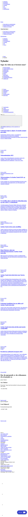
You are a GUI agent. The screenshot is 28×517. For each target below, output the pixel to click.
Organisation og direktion (6, 436)
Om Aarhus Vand (4, 433)
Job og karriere (4, 435)
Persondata (3, 469)
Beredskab (5, 2)
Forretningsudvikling (7, 77)
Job (4, 6)
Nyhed (4, 93)
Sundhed (5, 72)
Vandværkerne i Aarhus (6, 456)
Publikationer (6, 109)
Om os (4, 7)
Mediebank (3, 441)
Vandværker (5, 107)
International (6, 90)
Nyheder (5, 5)
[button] (4, 29)
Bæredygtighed (6, 67)
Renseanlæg (5, 71)
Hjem (4, 56)
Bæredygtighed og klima (8, 25)
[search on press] (11, 120)
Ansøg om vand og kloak (6, 447)
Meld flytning (3, 446)
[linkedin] (13, 483)
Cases (4, 108)
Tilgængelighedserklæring (6, 470)
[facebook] (13, 494)
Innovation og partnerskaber (9, 24)
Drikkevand (5, 70)
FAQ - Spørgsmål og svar (6, 449)
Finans (4, 89)
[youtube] (13, 515)
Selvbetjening (6, 9)
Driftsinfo (5, 1)
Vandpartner (5, 110)
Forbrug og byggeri (7, 26)
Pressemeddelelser (4, 440)
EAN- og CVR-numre (5, 457)
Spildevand (5, 78)
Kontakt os (3, 451)
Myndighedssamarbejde (8, 112)
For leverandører (4, 458)
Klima (4, 73)
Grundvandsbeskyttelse (8, 68)
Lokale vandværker (5, 459)
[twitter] (13, 504)
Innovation (5, 75)
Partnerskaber (6, 76)
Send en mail (3, 400)
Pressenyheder (6, 94)
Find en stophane (4, 448)
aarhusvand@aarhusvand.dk (7, 465)
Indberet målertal (4, 445)
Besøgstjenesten (4, 454)
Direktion (5, 91)
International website (5, 453)
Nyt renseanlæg (6, 4)
